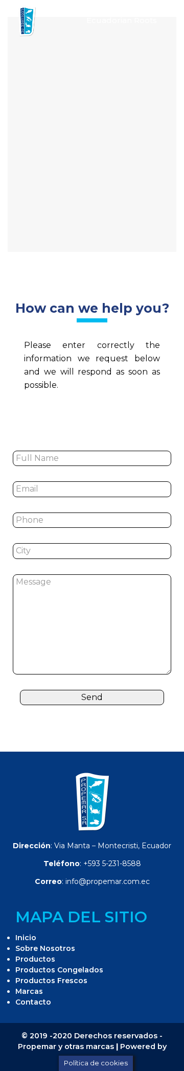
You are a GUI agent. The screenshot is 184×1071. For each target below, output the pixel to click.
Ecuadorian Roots (121, 20)
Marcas (29, 991)
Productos (35, 959)
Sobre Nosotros (45, 948)
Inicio (25, 937)
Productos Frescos (51, 980)
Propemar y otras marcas (66, 1046)
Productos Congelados (59, 969)
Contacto (33, 1002)
